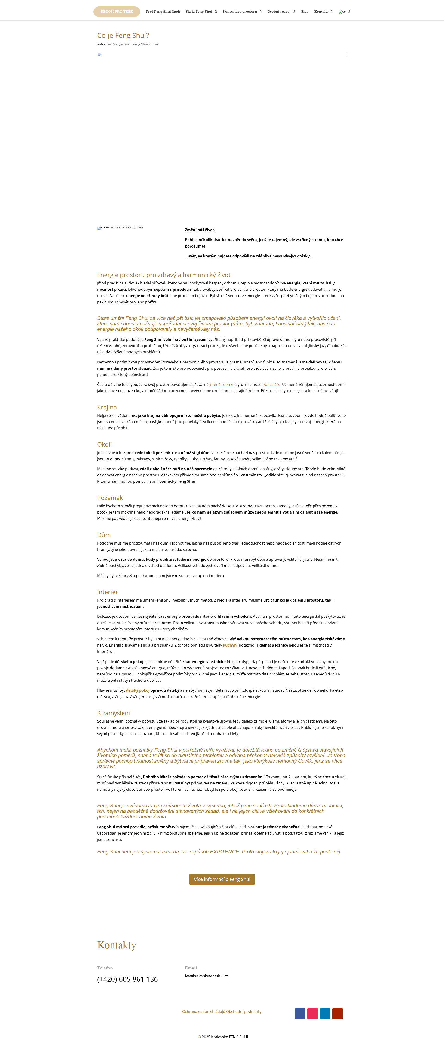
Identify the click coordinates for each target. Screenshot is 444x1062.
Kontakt (321, 12)
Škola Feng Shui (199, 12)
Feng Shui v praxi (146, 44)
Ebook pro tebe (117, 12)
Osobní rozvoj (279, 12)
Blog (304, 12)
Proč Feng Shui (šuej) (163, 12)
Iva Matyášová (118, 44)
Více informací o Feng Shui (222, 879)
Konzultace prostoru (240, 12)
